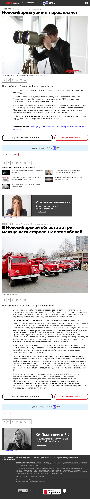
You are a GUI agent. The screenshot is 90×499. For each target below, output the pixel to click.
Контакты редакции (23, 458)
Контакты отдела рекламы (42, 458)
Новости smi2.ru (9, 217)
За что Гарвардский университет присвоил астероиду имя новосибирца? (26, 178)
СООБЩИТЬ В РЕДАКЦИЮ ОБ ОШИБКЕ (66, 458)
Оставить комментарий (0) (71, 137)
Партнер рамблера (35, 491)
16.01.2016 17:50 (7, 9)
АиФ (48, 75)
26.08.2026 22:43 (7, 224)
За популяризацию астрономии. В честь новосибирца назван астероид (68, 171)
